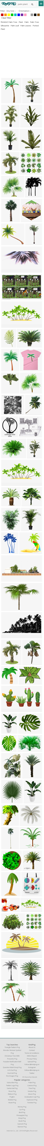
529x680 (5, 732)
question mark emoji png (12, 1067)
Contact (32, 1050)
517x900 (5, 220)
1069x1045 (6, 505)
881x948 (5, 750)
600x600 (25, 529)
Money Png (22, 1107)
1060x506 (6, 637)
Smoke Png (32, 1091)
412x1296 (6, 848)
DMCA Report (32, 1056)
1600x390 (6, 271)
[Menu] (41, 3)
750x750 (24, 824)
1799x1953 (6, 683)
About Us (32, 1047)
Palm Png (31, 1082)
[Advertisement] (22, 54)
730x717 (5, 869)
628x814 (26, 777)
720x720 (26, 102)
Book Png (22, 1121)
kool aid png (12, 1073)
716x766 (25, 220)
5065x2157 (26, 910)
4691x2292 (6, 710)
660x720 (5, 802)
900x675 (5, 929)
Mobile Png (12, 1100)
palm (26, 22)
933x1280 (6, 370)
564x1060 (30, 243)
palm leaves (26, 25)
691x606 (5, 413)
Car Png (22, 1109)
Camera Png (31, 1085)
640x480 (23, 683)
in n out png (12, 1070)
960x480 (5, 1027)
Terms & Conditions (32, 1053)
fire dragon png (12, 1076)
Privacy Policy (32, 1059)
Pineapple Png (22, 1115)
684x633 (5, 243)
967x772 (5, 910)
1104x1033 (24, 552)
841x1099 (6, 436)
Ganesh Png (22, 1124)
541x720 (5, 980)
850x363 (5, 484)
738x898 (5, 529)
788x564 (21, 346)
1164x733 (6, 299)
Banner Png (22, 1127)
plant (21, 22)
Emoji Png (22, 1118)
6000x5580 (25, 392)
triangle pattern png (12, 1047)
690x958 (26, 663)
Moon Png (32, 1094)
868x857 (24, 370)
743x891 (5, 663)
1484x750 (6, 956)
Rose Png (12, 1091)
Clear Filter (6, 18)
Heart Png (12, 1102)
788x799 (27, 869)
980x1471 (6, 126)
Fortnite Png (32, 1102)
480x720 (32, 1000)
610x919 (28, 802)
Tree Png (32, 1088)
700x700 (24, 149)
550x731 (5, 777)
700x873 (5, 173)
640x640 (5, 824)
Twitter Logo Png (12, 1085)
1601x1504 (6, 196)
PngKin (12, 1097)
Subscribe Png (12, 1082)
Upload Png (32, 1061)
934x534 (29, 196)
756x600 (5, 457)
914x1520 (6, 346)
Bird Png (22, 1112)
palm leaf (15, 25)
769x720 (24, 980)
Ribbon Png (12, 1094)
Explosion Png (32, 1100)
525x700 (5, 552)
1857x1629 (24, 436)
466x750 (5, 895)
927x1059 (30, 413)
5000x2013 (6, 326)
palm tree (13, 22)
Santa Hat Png (12, 1088)
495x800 (5, 102)
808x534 (22, 750)
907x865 (24, 848)
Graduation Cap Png (31, 1097)
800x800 (24, 173)
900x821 (26, 505)
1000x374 (6, 580)
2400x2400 (31, 929)
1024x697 (6, 609)
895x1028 (6, 392)
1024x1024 (25, 126)
